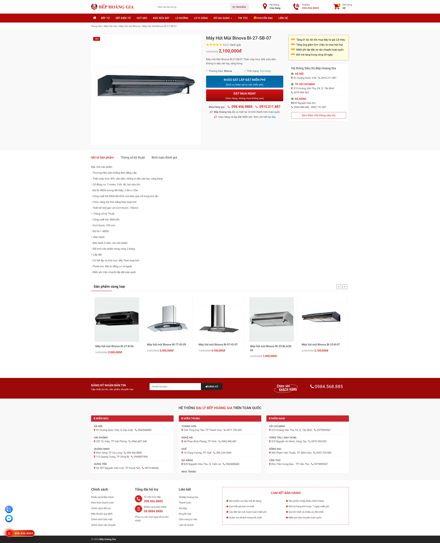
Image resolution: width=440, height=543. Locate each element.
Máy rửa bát (161, 18)
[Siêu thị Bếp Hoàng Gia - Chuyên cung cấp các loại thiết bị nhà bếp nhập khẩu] (112, 6)
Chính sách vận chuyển (103, 525)
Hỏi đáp (183, 508)
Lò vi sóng (201, 18)
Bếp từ (105, 18)
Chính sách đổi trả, (101, 508)
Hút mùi (142, 18)
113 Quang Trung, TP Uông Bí (112, 456)
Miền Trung (191, 418)
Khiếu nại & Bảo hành (102, 497)
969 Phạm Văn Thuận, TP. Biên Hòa (291, 452)
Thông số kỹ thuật (132, 157)
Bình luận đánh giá (164, 157)
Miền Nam (278, 418)
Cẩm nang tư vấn (188, 519)
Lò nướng (181, 18)
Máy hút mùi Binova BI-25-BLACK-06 (271, 348)
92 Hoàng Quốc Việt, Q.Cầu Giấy (114, 430)
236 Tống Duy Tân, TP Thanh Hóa (203, 430)
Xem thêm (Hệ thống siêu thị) (319, 115)
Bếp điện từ (123, 18)
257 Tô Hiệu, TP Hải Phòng (111, 441)
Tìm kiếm (240, 7)
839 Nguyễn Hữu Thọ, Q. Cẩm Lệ (202, 464)
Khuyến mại (265, 18)
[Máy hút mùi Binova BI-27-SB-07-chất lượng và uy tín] (146, 89)
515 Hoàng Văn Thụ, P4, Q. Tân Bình (291, 430)
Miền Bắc (102, 418)
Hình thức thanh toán (102, 502)
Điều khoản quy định (102, 513)
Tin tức (243, 18)
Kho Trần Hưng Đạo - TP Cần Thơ (290, 464)
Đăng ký (213, 386)
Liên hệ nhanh (186, 525)
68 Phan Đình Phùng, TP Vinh (200, 441)
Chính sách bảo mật (101, 519)
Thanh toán (185, 502)
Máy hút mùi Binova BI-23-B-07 (321, 344)
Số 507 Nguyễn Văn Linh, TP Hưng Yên (118, 468)
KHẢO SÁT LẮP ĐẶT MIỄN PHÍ (244, 82)
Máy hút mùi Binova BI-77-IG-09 (166, 344)
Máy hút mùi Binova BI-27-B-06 (114, 346)
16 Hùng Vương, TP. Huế (197, 452)
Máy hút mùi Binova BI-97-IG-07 (218, 344)
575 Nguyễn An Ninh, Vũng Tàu (288, 441)
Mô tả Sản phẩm (102, 157)
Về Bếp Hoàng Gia (188, 497)
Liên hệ (283, 18)
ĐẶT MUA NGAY (244, 96)
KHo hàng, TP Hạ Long (109, 452)
